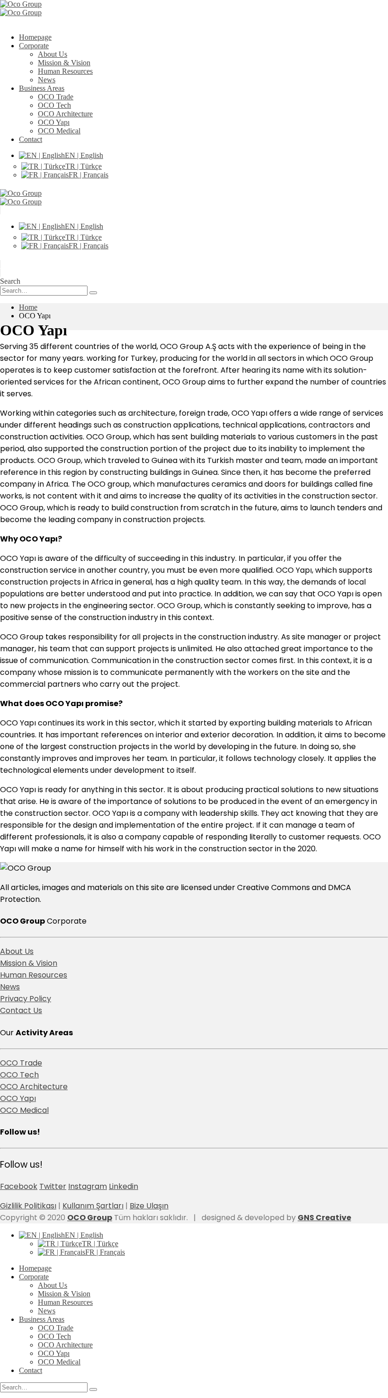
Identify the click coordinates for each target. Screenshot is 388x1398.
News (46, 80)
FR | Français (88, 175)
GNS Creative (324, 1217)
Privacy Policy (25, 998)
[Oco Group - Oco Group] (21, 8)
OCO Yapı (54, 122)
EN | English (84, 155)
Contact (30, 139)
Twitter (52, 1186)
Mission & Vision (64, 63)
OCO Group (89, 1217)
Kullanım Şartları (92, 1205)
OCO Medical (59, 131)
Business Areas (41, 88)
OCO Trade (55, 97)
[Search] (93, 292)
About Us (52, 54)
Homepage (35, 37)
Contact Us (21, 1010)
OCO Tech (54, 105)
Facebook (18, 1186)
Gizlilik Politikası (28, 1205)
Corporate (34, 46)
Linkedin (123, 1186)
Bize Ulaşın (149, 1205)
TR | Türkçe (83, 166)
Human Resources (65, 71)
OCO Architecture (65, 114)
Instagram (87, 1186)
